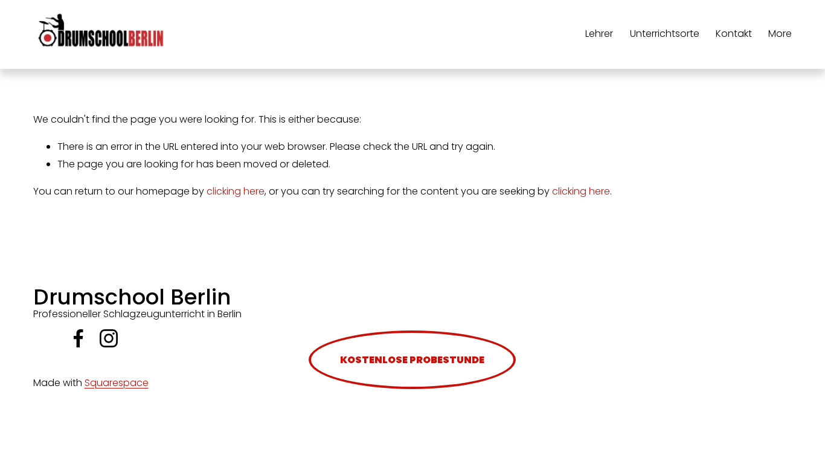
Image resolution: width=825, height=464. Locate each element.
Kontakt (734, 33)
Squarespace (117, 383)
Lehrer (599, 33)
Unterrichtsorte (664, 33)
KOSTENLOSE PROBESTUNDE (412, 360)
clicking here (236, 191)
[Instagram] (108, 338)
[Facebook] (78, 338)
